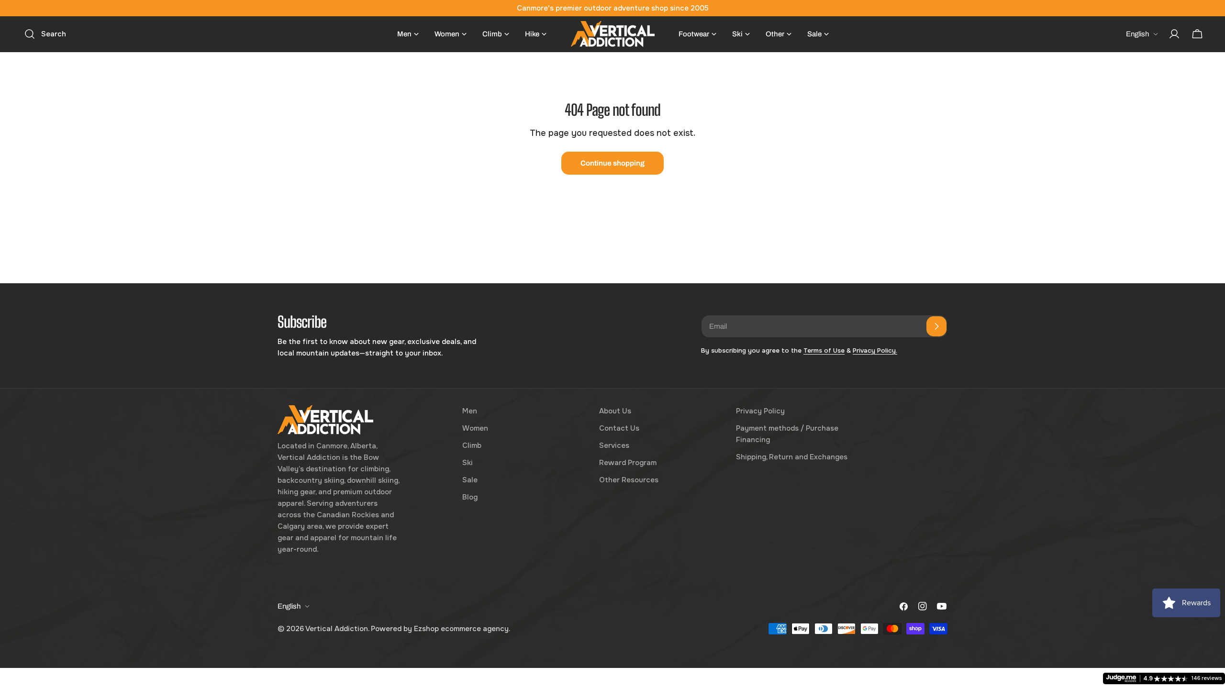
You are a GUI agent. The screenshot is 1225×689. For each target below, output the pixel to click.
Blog (470, 497)
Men (469, 411)
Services (614, 445)
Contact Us (619, 428)
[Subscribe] (936, 326)
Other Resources (628, 480)
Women (475, 428)
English (1137, 34)
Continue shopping (612, 163)
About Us (615, 411)
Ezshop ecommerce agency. (462, 628)
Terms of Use (824, 350)
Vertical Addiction (336, 628)
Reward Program (628, 462)
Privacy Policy (760, 411)
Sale (470, 480)
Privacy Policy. (875, 350)
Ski (467, 462)
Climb (471, 445)
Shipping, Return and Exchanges (791, 457)
